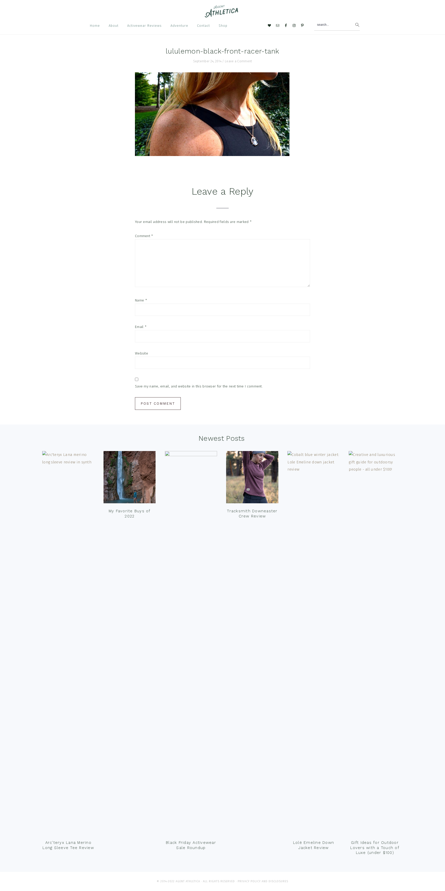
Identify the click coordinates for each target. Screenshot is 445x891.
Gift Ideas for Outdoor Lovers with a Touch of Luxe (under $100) (374, 847)
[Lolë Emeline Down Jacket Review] (313, 644)
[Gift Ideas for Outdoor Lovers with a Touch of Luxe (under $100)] (375, 644)
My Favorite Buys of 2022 (130, 513)
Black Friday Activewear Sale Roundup (191, 845)
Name (141, 300)
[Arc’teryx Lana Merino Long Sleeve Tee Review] (68, 644)
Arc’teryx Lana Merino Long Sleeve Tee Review (68, 845)
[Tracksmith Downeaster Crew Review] (252, 478)
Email (141, 327)
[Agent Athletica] (222, 15)
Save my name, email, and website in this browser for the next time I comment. (199, 386)
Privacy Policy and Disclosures (263, 881)
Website (141, 353)
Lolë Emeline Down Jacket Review (313, 845)
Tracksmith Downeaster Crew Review (252, 513)
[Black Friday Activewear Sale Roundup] (191, 644)
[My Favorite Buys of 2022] (130, 478)
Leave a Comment (238, 61)
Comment (144, 236)
